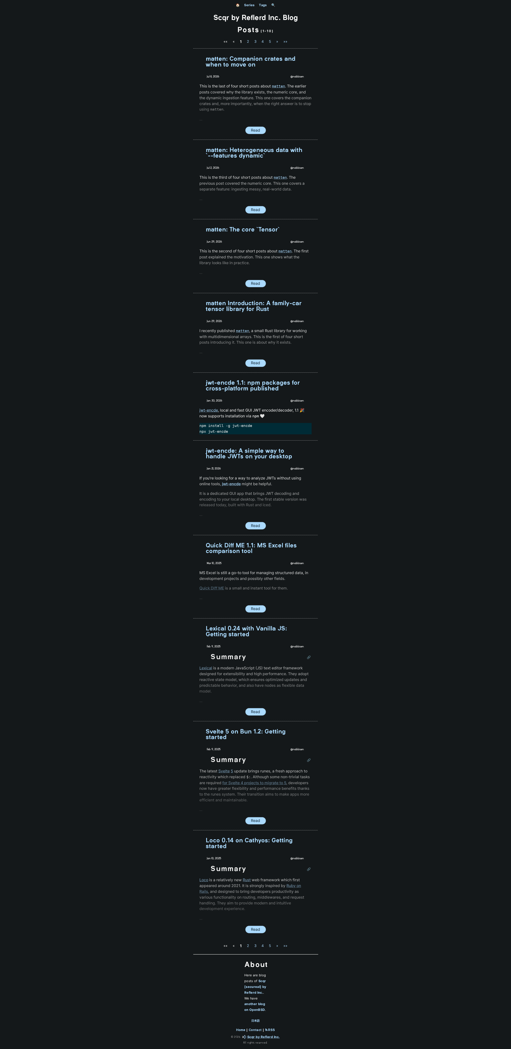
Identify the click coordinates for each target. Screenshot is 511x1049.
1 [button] (241, 41)
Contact (255, 1030)
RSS (271, 1030)
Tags (263, 5)
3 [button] (255, 41)
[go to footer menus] (506, 1046)
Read (255, 130)
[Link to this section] (309, 657)
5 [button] (270, 41)
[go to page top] (506, 1038)
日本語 (255, 1020)
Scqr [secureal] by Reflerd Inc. (255, 986)
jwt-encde (208, 410)
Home (240, 1030)
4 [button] (262, 41)
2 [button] (248, 41)
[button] (226, 41)
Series (249, 5)
